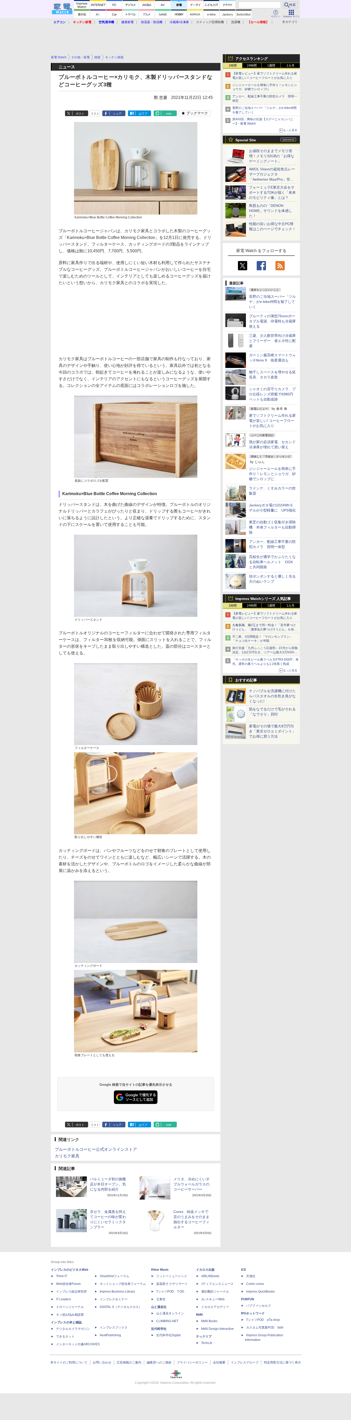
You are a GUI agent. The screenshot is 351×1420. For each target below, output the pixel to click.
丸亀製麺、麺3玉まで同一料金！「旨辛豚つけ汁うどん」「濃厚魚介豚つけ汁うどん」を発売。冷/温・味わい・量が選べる (264, 629)
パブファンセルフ (258, 1305)
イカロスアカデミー (215, 1307)
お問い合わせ (102, 1362)
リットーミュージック (171, 1276)
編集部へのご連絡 (159, 1362)
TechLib (206, 1343)
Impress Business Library (117, 1291)
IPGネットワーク (253, 1313)
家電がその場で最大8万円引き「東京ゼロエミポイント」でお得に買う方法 (272, 731)
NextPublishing (110, 1335)
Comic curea (255, 1284)
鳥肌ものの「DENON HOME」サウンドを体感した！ (270, 210)
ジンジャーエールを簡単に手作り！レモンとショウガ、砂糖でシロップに (272, 474)
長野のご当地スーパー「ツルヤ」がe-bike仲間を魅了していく (272, 301)
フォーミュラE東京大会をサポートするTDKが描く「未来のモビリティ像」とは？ (272, 192)
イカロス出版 (205, 1269)
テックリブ (203, 1336)
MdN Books (209, 1321)
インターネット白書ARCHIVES (78, 1344)
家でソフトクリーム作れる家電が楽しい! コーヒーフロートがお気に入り (272, 420)
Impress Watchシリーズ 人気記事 (263, 599)
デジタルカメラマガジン (73, 1329)
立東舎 (160, 1299)
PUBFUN (247, 1299)
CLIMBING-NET (167, 1321)
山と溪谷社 (159, 1307)
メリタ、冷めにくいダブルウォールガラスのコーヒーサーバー (191, 1184)
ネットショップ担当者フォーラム (123, 1284)
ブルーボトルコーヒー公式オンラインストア (96, 1149)
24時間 (252, 65)
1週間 (271, 65)
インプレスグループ (244, 1362)
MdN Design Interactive (217, 1329)
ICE (243, 1269)
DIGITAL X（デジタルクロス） (121, 1307)
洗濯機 (235, 22)
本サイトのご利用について (68, 1362)
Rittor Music (160, 1269)
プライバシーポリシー (192, 1362)
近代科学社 (159, 1329)
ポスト (80, 113)
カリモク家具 (67, 1156)
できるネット (65, 1336)
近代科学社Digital (168, 1335)
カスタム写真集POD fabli (264, 1327)
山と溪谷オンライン (170, 1313)
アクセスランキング (251, 59)
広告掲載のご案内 (129, 1362)
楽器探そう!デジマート (172, 1284)
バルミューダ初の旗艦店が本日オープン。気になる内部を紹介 (108, 1184)
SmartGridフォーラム (114, 1276)
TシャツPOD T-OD (170, 1291)
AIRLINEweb (210, 1276)
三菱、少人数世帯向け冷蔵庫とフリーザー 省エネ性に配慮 (272, 340)
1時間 (233, 65)
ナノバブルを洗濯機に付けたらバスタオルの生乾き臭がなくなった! (272, 696)
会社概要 (219, 1362)
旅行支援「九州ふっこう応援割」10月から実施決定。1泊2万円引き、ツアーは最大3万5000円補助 (265, 652)
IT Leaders (63, 1299)
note (168, 113)
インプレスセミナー (113, 1299)
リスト (95, 113)
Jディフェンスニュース (217, 1284)
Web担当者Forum (68, 1284)
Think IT (61, 1276)
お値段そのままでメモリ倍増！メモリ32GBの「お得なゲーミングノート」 (271, 156)
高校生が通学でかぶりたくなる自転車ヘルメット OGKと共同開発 (272, 562)
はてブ (143, 113)
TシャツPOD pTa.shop (263, 1320)
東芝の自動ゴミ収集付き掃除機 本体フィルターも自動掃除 (272, 527)
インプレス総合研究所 (71, 1291)
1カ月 (290, 65)
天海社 (250, 1276)
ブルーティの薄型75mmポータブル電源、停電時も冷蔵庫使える (272, 321)
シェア (117, 113)
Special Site (245, 140)
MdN (199, 1314)
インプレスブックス (113, 1327)
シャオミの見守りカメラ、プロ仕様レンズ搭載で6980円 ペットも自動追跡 (273, 394)
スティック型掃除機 (210, 22)
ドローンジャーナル (70, 1307)
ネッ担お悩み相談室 (70, 1314)
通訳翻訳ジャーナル (215, 1291)
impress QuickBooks (260, 1291)
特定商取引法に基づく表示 (282, 1362)
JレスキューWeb (213, 1299)
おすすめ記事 (246, 680)
